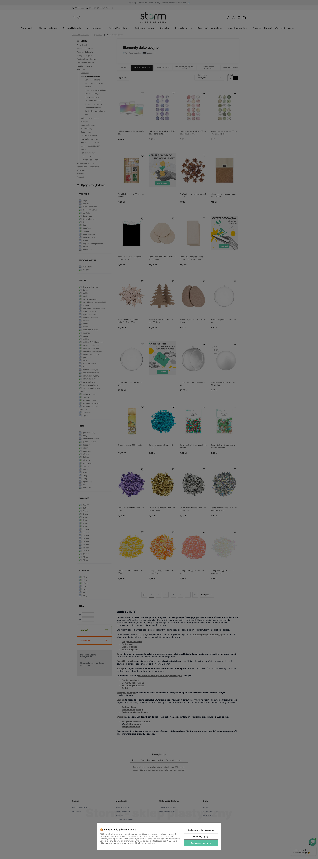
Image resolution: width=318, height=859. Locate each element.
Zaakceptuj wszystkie (201, 843)
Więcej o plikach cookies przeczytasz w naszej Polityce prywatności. (138, 842)
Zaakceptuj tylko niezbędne (201, 830)
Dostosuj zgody (200, 836)
